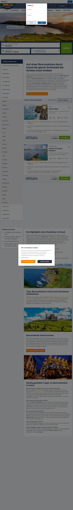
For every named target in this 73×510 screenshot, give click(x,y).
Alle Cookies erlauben (28, 261)
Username (29, 9)
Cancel (31, 22)
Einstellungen (44, 261)
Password (29, 15)
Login (41, 22)
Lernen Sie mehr (25, 257)
